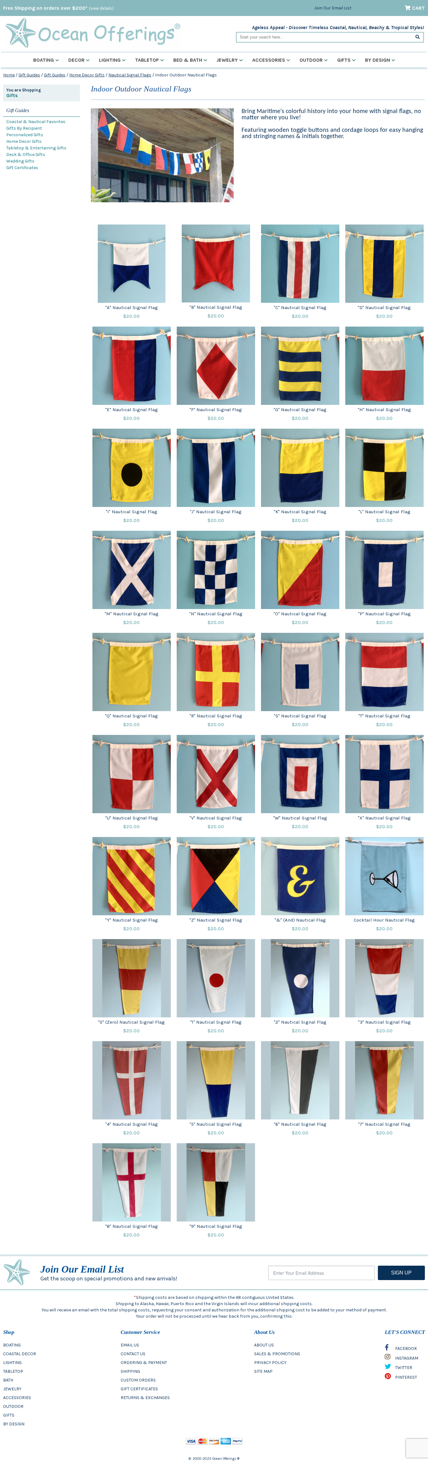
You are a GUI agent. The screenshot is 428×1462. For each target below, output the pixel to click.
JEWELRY (12, 1389)
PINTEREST (405, 1377)
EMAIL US (130, 1345)
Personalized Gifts (24, 134)
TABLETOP (13, 1371)
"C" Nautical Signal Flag (300, 307)
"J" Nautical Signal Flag (216, 511)
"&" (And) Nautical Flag (300, 920)
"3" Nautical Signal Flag (384, 1022)
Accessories (268, 60)
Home (9, 75)
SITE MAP (263, 1371)
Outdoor (311, 60)
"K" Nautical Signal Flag (300, 511)
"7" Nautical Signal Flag (384, 1124)
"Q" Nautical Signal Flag (131, 716)
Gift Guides (29, 75)
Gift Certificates (22, 167)
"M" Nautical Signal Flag (132, 614)
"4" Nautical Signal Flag (131, 1124)
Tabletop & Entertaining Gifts (36, 148)
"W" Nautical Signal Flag (300, 818)
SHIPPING (130, 1371)
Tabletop (147, 60)
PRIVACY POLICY (270, 1362)
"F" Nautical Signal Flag (216, 409)
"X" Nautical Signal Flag (384, 818)
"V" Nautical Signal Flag (216, 818)
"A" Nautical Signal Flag (131, 307)
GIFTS (8, 1415)
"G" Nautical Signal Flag (300, 409)
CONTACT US (133, 1353)
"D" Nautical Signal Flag (384, 307)
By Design (377, 60)
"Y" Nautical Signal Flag (131, 920)
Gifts (344, 60)
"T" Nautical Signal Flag (384, 716)
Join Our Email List (333, 8)
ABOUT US (264, 1345)
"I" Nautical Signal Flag (131, 511)
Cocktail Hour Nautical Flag (384, 920)
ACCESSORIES (17, 1397)
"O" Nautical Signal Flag (300, 614)
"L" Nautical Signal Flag (384, 511)
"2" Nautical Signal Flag (300, 1022)
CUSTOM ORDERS (138, 1380)
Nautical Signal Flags (129, 75)
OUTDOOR (13, 1406)
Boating (43, 60)
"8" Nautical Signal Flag (131, 1226)
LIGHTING (12, 1362)
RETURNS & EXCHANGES (145, 1397)
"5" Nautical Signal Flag (216, 1124)
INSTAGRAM (406, 1358)
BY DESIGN (13, 1424)
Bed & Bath (187, 60)
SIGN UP (401, 1272)
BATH (8, 1380)
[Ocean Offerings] (92, 33)
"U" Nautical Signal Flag (131, 818)
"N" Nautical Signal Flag (216, 614)
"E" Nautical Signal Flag (131, 409)
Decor (76, 60)
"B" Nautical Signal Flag (216, 307)
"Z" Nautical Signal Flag (216, 920)
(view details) (101, 8)
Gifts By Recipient (24, 128)
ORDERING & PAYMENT (144, 1362)
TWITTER (403, 1367)
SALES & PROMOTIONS (277, 1353)
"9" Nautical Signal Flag (216, 1226)
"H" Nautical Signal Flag (384, 409)
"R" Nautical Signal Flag (216, 716)
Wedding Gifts (20, 161)
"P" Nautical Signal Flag (384, 614)
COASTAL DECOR (19, 1353)
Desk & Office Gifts (25, 154)
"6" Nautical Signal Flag (300, 1124)
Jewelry (227, 60)
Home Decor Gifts (87, 75)
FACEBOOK (405, 1348)
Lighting (110, 60)
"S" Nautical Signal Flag (300, 716)
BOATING (12, 1345)
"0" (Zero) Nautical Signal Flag (131, 1022)
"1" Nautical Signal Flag (216, 1022)
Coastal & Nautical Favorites (35, 121)
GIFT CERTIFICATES (139, 1389)
